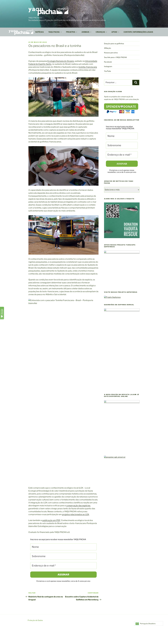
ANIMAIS (85, 32)
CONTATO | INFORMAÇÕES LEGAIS (138, 32)
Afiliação (107, 48)
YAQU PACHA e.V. (35, 18)
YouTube (107, 71)
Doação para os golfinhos (114, 43)
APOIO (114, 32)
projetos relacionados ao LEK (75, 514)
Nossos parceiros (111, 53)
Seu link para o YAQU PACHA (115, 57)
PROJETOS (70, 32)
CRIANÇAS (100, 32)
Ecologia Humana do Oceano (60, 61)
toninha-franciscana (88, 67)
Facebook (108, 62)
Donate (2, 311)
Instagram (108, 66)
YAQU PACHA (54, 32)
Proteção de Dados (35, 620)
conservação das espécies (78, 505)
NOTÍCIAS (39, 32)
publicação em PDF (51, 520)
